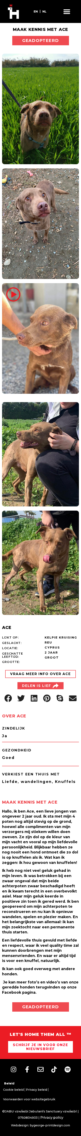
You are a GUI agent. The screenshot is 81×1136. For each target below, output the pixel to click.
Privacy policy (51, 1118)
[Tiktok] (54, 1069)
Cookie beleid (13, 1090)
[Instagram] (13, 1069)
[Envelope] (40, 1069)
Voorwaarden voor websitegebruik (29, 1099)
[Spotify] (67, 1069)
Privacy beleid (36, 1090)
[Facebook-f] (27, 1069)
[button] (66, 11)
